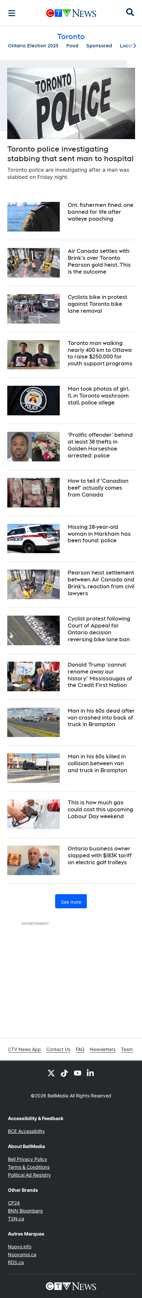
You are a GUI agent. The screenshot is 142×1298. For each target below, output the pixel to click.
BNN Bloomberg (25, 1210)
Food (72, 45)
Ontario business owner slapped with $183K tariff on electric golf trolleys (100, 855)
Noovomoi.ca (22, 1254)
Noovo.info (19, 1246)
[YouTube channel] (78, 1073)
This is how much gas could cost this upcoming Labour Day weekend (100, 809)
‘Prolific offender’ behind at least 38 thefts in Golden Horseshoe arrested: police (100, 445)
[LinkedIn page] (91, 1073)
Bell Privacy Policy (27, 1159)
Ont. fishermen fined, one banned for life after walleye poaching (100, 212)
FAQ (80, 1049)
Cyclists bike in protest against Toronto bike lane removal (97, 304)
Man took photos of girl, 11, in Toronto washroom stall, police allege (98, 396)
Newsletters (103, 1049)
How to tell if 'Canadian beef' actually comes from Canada (98, 488)
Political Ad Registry (29, 1175)
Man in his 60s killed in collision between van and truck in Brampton (97, 763)
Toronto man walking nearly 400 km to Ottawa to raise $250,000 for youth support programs (100, 353)
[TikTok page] (64, 1073)
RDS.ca (16, 1262)
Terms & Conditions (29, 1167)
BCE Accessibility (26, 1131)
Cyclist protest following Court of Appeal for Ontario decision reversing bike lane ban (99, 629)
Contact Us (58, 1049)
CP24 (14, 1203)
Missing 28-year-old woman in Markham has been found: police (99, 534)
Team (127, 1049)
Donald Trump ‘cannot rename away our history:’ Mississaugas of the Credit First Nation (100, 675)
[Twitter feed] (51, 1073)
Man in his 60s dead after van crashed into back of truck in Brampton (101, 718)
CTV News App (24, 1049)
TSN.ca (16, 1218)
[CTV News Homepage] (71, 13)
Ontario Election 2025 (33, 45)
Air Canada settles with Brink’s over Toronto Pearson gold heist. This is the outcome (99, 261)
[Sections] (11, 13)
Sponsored (99, 45)
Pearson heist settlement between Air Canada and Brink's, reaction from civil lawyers (101, 583)
